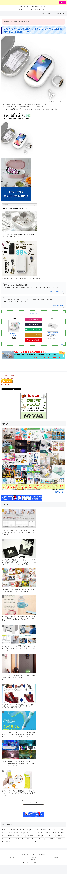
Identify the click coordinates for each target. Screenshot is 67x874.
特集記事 (33, 857)
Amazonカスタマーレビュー (56, 291)
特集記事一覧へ (59, 492)
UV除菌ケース (33, 314)
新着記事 (11, 857)
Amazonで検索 (33, 324)
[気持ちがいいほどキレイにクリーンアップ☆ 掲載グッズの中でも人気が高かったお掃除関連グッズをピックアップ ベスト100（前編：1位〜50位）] (33, 459)
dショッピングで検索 (33, 340)
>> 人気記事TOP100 (32, 802)
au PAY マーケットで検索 (33, 335)
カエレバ (62, 344)
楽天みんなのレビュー (58, 305)
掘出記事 (33, 859)
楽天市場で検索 (33, 319)
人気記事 (55, 857)
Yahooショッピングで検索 (33, 330)
